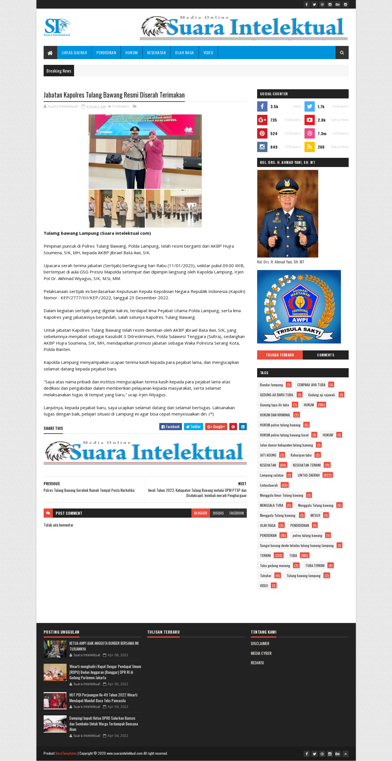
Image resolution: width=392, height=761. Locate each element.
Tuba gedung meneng (275, 565)
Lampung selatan (272, 475)
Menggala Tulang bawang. (278, 515)
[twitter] (314, 4)
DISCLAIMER (260, 643)
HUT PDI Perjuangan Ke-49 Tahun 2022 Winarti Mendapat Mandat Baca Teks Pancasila (103, 697)
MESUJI (315, 515)
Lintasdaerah (269, 485)
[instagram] (330, 4)
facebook (237, 512)
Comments (325, 355)
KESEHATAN (156, 52)
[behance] (338, 4)
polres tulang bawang (307, 535)
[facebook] (307, 4)
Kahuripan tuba (301, 455)
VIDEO (208, 52)
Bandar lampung (271, 384)
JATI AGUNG (268, 455)
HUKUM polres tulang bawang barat (284, 434)
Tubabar (265, 575)
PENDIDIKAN (106, 52)
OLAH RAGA (184, 52)
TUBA (293, 555)
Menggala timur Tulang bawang (281, 495)
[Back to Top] (345, 754)
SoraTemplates (66, 753)
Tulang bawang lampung (304, 575)
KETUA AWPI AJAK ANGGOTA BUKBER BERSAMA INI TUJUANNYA (104, 646)
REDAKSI (257, 662)
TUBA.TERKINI (315, 565)
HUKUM (131, 52)
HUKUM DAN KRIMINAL (275, 414)
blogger (200, 512)
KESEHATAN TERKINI (307, 465)
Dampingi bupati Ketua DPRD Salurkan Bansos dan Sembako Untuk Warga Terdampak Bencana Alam (103, 723)
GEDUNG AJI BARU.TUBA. (277, 394)
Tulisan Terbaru (280, 355)
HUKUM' (328, 434)
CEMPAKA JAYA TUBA (311, 384)
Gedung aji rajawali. (322, 394)
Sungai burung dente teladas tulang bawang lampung (297, 545)
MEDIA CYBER (261, 653)
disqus (218, 512)
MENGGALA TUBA (271, 505)
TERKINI (265, 555)
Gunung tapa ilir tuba (274, 404)
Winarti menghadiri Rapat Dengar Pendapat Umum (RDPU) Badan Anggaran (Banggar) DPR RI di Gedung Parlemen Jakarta (105, 671)
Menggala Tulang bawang (315, 505)
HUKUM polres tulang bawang (280, 424)
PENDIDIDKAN (299, 525)
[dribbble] (322, 4)
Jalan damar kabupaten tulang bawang (286, 444)
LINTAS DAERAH (74, 52)
